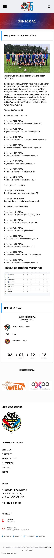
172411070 (10, 522)
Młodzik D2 (8, 463)
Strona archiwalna (9, 553)
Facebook (7, 536)
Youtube (41, 536)
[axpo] (40, 385)
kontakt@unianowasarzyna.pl (18, 530)
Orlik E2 (6, 467)
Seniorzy (6, 449)
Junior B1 (7, 454)
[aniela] (14, 385)
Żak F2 (5, 472)
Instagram (29, 536)
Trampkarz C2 (9, 458)
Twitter (18, 536)
